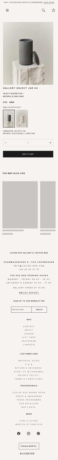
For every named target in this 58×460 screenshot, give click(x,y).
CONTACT (29, 326)
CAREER (29, 334)
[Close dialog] (53, 361)
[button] (8, 10)
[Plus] (50, 142)
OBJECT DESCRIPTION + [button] (13, 93)
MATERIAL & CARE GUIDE (13, 96)
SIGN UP (29, 417)
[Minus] (6, 142)
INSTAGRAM (29, 341)
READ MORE (49, 2)
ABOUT (29, 330)
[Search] (43, 10)
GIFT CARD (29, 337)
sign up (39, 309)
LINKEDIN (29, 344)
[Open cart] (53, 10)
